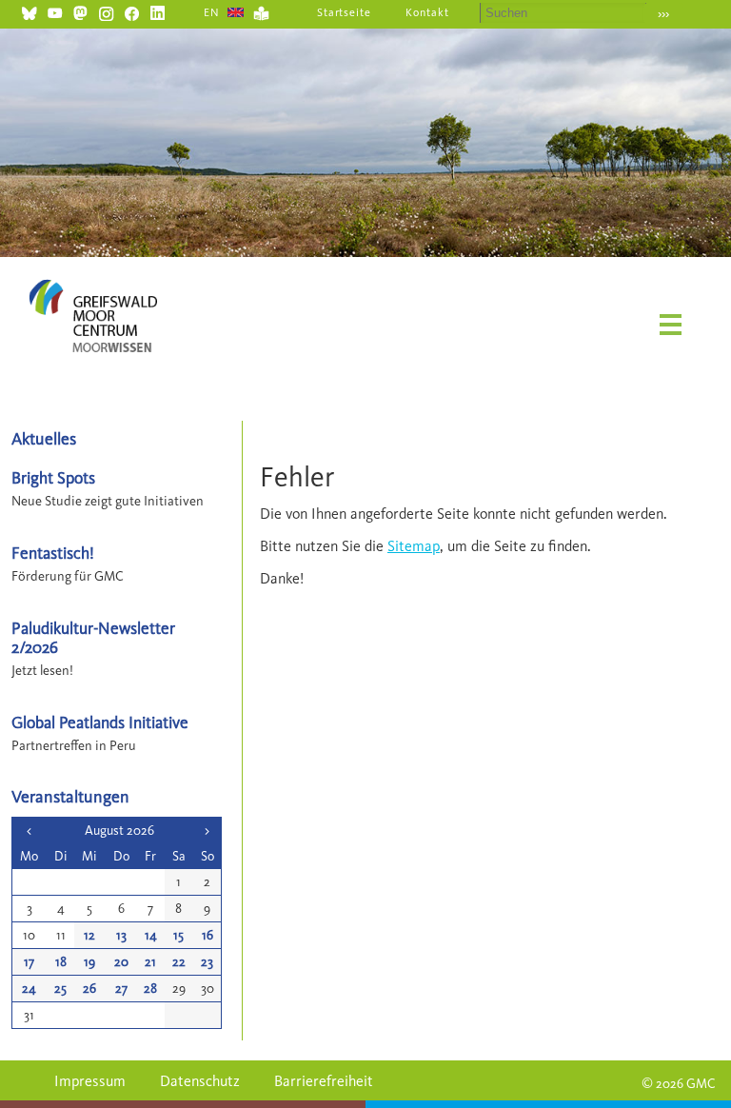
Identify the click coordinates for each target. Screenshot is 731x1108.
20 (121, 962)
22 (179, 962)
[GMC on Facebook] (132, 11)
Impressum (90, 1081)
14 (151, 935)
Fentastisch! (52, 553)
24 (29, 988)
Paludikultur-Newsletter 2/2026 (93, 637)
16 (207, 935)
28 (150, 988)
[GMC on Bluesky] (29, 11)
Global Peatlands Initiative (99, 722)
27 (121, 988)
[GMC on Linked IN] (157, 11)
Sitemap (413, 546)
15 (178, 935)
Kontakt (427, 12)
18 (61, 962)
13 (121, 935)
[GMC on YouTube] (55, 11)
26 (89, 988)
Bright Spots (53, 477)
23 (207, 962)
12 (89, 935)
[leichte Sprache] (261, 11)
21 (150, 962)
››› (663, 14)
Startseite (344, 12)
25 (60, 988)
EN (212, 12)
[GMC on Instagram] (106, 11)
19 (89, 962)
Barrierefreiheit (323, 1081)
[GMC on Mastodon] (80, 11)
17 (29, 962)
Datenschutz (200, 1081)
